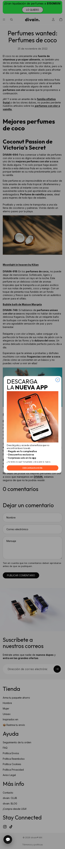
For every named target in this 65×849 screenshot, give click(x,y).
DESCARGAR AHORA (32, 467)
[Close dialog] (57, 380)
